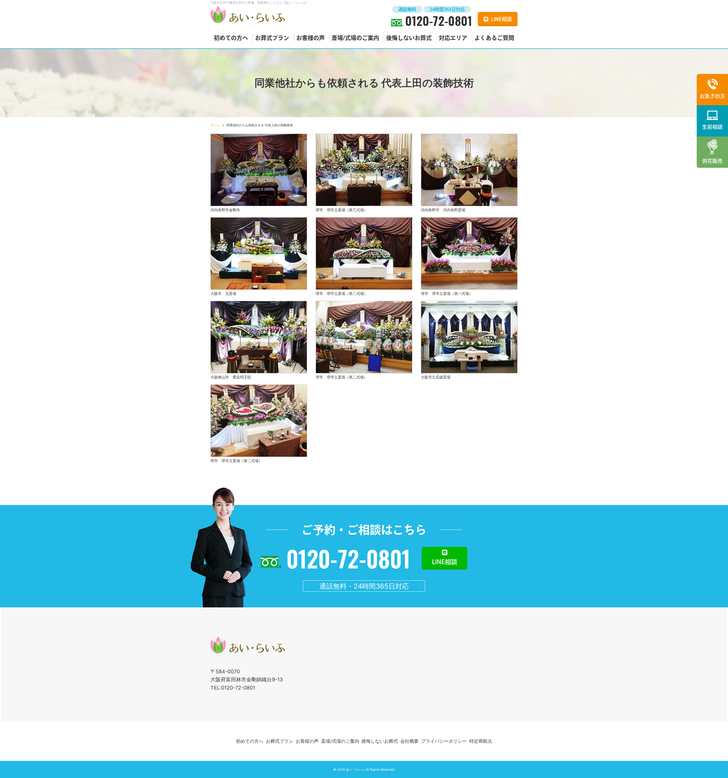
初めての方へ (231, 38)
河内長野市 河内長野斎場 (443, 210)
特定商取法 (480, 741)
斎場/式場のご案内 (355, 38)
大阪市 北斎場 (223, 293)
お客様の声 (310, 38)
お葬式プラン (272, 38)
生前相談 (712, 126)
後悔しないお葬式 (409, 38)
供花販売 (712, 161)
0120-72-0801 (438, 20)
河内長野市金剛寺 (225, 210)
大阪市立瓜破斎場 (435, 377)
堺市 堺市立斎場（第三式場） (341, 210)
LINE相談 (501, 19)
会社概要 (409, 741)
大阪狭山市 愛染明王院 (230, 377)
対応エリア (453, 38)
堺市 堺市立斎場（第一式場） (447, 293)
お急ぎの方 (712, 96)
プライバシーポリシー (444, 741)
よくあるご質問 (494, 38)
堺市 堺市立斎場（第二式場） (341, 293)
